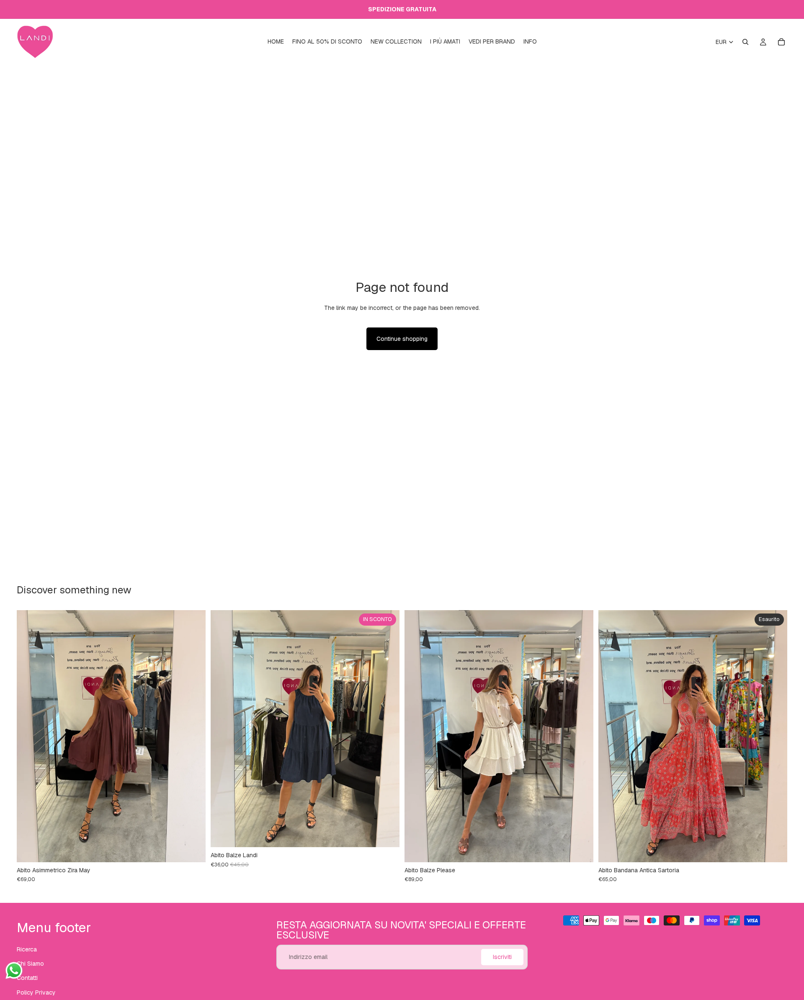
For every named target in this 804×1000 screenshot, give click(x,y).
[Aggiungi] (192, 849)
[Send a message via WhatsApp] (14, 970)
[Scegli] (580, 849)
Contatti (27, 978)
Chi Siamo (30, 963)
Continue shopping (402, 339)
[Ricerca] (745, 42)
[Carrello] (781, 42)
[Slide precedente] (29, 736)
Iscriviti (502, 957)
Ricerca (27, 949)
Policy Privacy (36, 992)
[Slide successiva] (193, 736)
